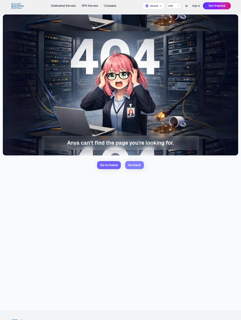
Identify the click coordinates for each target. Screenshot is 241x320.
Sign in (196, 5)
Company (110, 6)
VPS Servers (90, 6)
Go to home (109, 165)
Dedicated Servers (63, 6)
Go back (134, 165)
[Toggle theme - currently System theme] (186, 6)
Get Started (217, 6)
